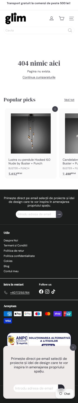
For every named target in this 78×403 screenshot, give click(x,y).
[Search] (70, 30)
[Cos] (62, 18)
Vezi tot (69, 100)
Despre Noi (11, 240)
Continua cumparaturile (39, 77)
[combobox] (39, 30)
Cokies (8, 261)
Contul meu (11, 271)
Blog (6, 266)
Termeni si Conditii (15, 245)
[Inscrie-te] (61, 388)
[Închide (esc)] (73, 347)
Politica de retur (14, 251)
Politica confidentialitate (19, 256)
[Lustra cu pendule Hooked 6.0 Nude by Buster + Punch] (31, 143)
